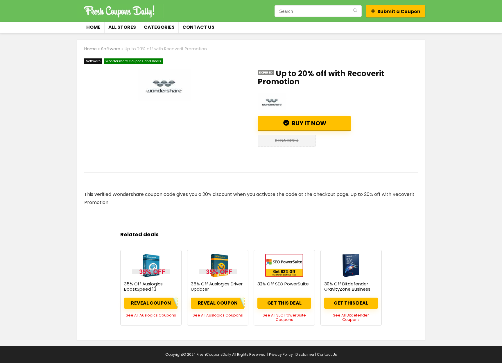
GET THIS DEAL (284, 303)
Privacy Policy (281, 354)
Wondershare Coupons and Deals (133, 61)
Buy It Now (308, 123)
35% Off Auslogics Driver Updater (217, 286)
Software (110, 49)
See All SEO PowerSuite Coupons (284, 317)
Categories (159, 27)
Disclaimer (304, 354)
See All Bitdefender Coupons (351, 317)
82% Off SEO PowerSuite (283, 284)
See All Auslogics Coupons (151, 315)
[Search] (355, 11)
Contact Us (198, 27)
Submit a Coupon (398, 11)
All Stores (122, 27)
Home (93, 27)
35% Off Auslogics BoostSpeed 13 (143, 286)
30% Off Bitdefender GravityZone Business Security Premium (347, 289)
